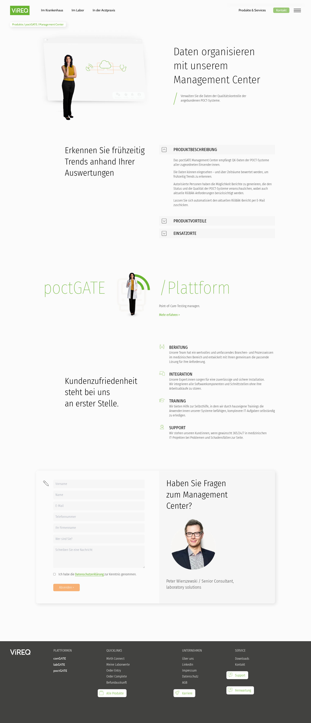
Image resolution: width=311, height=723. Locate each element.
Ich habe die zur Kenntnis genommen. (97, 574)
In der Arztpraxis (104, 10)
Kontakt (281, 10)
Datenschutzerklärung (89, 574)
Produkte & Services (252, 10)
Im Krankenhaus (52, 10)
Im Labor (78, 10)
